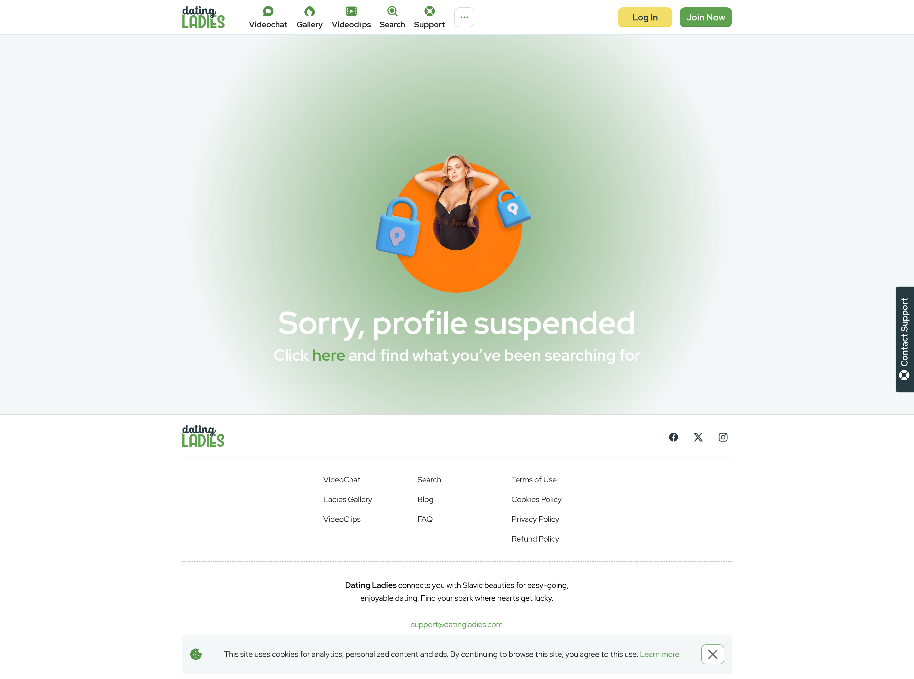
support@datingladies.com (457, 624)
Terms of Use (534, 479)
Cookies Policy (537, 499)
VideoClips (342, 519)
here (328, 354)
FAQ (425, 519)
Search (429, 479)
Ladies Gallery (347, 499)
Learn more (659, 654)
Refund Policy (535, 539)
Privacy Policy (535, 519)
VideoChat (342, 479)
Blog (425, 499)
